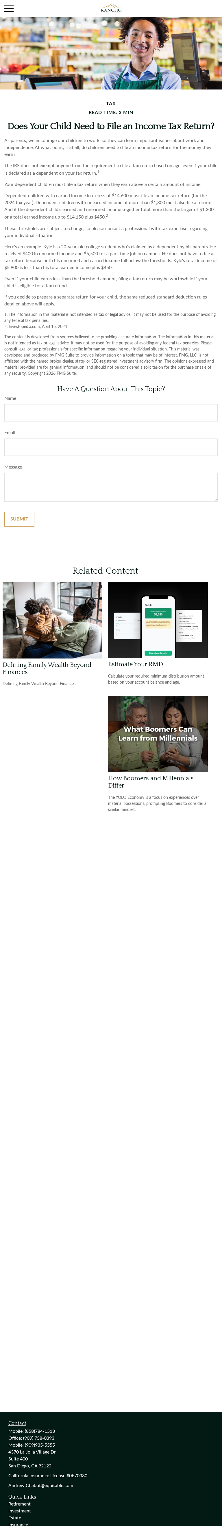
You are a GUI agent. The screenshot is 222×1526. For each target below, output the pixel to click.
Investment (19, 1511)
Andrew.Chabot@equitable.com (40, 1485)
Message (13, 467)
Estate (14, 1518)
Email (9, 432)
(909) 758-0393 (38, 1438)
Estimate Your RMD (135, 664)
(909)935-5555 (40, 1445)
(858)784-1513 (40, 1431)
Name (10, 398)
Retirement (19, 1504)
